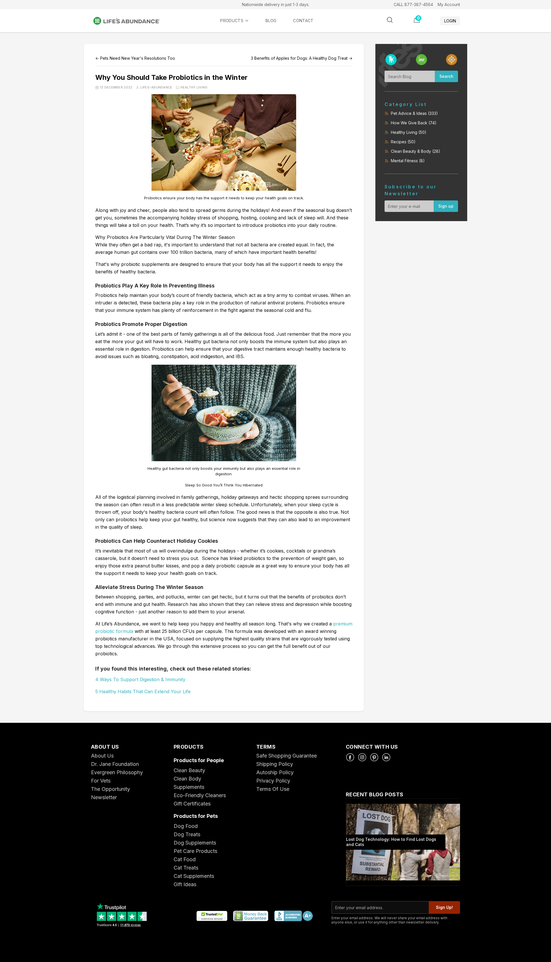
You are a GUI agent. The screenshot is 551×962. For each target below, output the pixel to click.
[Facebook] (350, 757)
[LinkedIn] (386, 757)
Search (446, 76)
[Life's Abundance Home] (131, 21)
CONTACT (303, 20)
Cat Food (185, 859)
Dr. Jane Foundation (115, 764)
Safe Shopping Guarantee (286, 756)
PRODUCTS (231, 20)
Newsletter (104, 797)
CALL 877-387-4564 (413, 4)
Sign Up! (444, 907)
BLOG (270, 20)
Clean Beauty (189, 770)
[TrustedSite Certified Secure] (212, 916)
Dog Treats (187, 834)
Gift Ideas (185, 884)
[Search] (389, 19)
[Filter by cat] (421, 59)
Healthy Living (194, 87)
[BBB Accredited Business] (293, 916)
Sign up (445, 206)
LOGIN (450, 20)
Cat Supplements (194, 876)
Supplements (189, 787)
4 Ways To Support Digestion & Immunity (140, 679)
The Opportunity (110, 789)
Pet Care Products (195, 851)
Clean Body (187, 779)
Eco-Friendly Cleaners (200, 795)
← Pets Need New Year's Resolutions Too (135, 58)
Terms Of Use (272, 789)
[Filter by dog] (391, 59)
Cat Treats (186, 868)
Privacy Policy (273, 781)
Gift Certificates (192, 804)
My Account (449, 4)
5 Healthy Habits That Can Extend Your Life (143, 691)
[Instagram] (362, 757)
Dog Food (186, 826)
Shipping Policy (274, 764)
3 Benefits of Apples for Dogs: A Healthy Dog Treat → (301, 58)
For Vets (100, 781)
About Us (102, 756)
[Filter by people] (451, 59)
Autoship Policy (275, 772)
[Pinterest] (374, 757)
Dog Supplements (195, 843)
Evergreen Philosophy (117, 772)
